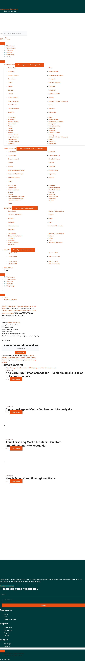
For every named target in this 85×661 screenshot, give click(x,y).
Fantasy (10, 166)
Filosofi (10, 86)
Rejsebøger (52, 90)
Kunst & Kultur (12, 105)
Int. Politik (11, 222)
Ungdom (51, 177)
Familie (10, 82)
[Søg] (29, 34)
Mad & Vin (11, 112)
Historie (10, 94)
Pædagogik (52, 79)
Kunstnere (11, 229)
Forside (4, 306)
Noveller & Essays (54, 159)
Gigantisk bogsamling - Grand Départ (19, 310)
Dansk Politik (12, 211)
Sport (50, 222)
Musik (50, 68)
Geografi (10, 90)
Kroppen (11, 313)
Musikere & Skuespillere (56, 211)
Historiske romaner (14, 177)
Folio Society (12, 151)
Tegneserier (52, 174)
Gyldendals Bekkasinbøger (16, 170)
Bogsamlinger (12, 306)
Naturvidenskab (54, 71)
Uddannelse (52, 112)
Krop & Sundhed (13, 101)
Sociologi (51, 97)
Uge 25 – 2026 (12, 253)
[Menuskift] (2, 43)
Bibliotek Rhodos (13, 75)
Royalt (51, 218)
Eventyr (10, 163)
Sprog (50, 105)
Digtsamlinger (12, 155)
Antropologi (11, 68)
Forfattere (11, 218)
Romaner (51, 163)
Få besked (20, 352)
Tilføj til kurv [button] (16, 379)
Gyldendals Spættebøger (15, 174)
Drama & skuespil (13, 159)
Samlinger (52, 166)
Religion (51, 215)
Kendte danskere (13, 226)
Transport (52, 108)
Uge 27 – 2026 (53, 253)
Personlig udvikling (54, 82)
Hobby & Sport (13, 97)
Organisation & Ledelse (56, 75)
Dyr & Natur (12, 79)
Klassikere (52, 151)
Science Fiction (53, 170)
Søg (1, 33)
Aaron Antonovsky (14, 322)
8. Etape (4, 310)
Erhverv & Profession (14, 215)
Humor (10, 181)
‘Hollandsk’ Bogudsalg (56, 226)
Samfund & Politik (54, 94)
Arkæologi (11, 71)
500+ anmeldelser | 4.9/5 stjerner (9, 9)
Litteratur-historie (13, 108)
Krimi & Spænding (54, 155)
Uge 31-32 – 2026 (54, 256)
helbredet (27, 360)
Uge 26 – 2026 (12, 256)
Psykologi (52, 86)
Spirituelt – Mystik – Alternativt (58, 101)
